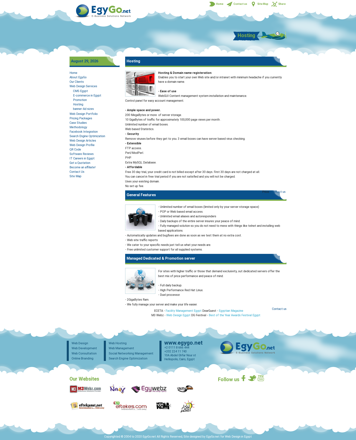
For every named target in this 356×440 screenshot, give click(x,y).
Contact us (278, 192)
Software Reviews (82, 154)
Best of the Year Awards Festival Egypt (234, 315)
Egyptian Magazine (231, 311)
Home (73, 73)
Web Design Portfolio (84, 114)
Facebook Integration (84, 131)
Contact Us (77, 172)
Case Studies (78, 123)
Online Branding (82, 358)
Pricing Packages (81, 118)
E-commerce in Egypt (87, 95)
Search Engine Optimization (87, 136)
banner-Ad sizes (83, 109)
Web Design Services (83, 86)
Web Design (80, 343)
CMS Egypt (80, 91)
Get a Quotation (80, 163)
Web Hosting (118, 343)
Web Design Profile (82, 145)
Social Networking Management (131, 353)
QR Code (75, 149)
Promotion (80, 100)
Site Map (75, 176)
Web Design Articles (83, 140)
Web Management (121, 348)
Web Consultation (84, 353)
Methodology (78, 127)
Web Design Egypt (178, 315)
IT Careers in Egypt (82, 158)
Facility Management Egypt (184, 311)
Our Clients (77, 82)
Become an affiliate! (83, 167)
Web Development (84, 348)
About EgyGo (78, 77)
